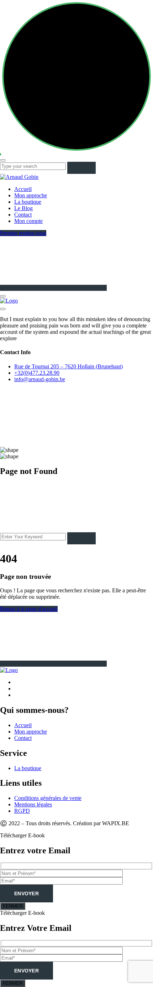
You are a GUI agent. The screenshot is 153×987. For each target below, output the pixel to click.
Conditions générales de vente (47, 798)
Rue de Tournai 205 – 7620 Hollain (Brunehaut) (68, 366)
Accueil (23, 189)
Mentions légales (33, 804)
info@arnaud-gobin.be (39, 379)
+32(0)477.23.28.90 (36, 373)
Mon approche (30, 195)
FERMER (12, 906)
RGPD (22, 811)
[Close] (3, 309)
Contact (23, 215)
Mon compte (28, 221)
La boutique (27, 202)
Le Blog (23, 208)
